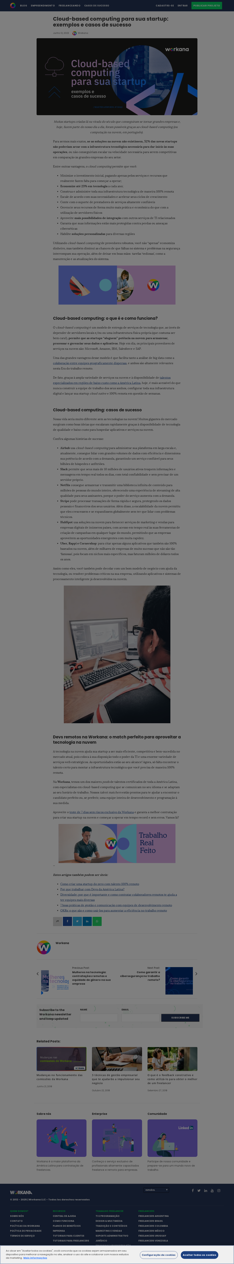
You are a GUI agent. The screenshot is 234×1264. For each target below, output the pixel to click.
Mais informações (35, 1258)
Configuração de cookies (159, 1255)
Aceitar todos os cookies (199, 1255)
